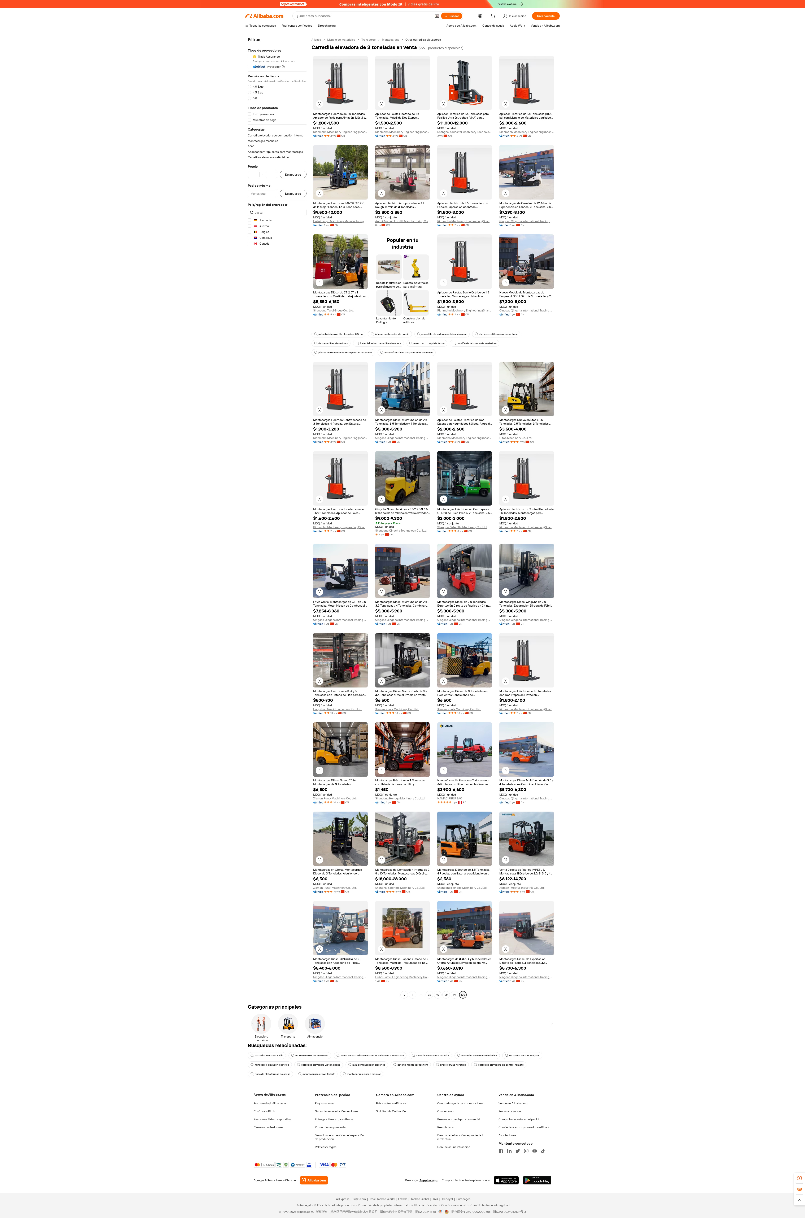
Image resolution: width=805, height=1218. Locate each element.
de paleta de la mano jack (524, 1055)
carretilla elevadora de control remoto (501, 1064)
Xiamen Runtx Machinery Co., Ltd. (397, 709)
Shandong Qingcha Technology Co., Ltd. (401, 530)
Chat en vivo (445, 1111)
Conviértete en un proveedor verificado (524, 1127)
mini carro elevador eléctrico (272, 1064)
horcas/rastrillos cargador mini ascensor (408, 352)
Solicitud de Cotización (391, 1111)
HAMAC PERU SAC (449, 798)
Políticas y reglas (325, 1147)
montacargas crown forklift (319, 1074)
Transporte (368, 39)
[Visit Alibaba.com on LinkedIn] (509, 1150)
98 (446, 994)
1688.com (359, 1199)
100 (463, 994)
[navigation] (277, 517)
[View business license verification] (440, 1212)
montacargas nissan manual (363, 1074)
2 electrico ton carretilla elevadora (380, 343)
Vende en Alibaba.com (513, 1103)
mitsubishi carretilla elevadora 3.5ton (340, 334)
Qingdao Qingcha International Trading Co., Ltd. (526, 221)
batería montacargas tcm (412, 1064)
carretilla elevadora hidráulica (479, 1055)
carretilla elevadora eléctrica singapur (444, 334)
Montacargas (390, 39)
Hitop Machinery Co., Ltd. (515, 438)
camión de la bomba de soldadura (477, 343)
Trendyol (447, 1199)
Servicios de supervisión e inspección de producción (339, 1137)
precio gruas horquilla (453, 1064)
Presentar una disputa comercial (458, 1119)
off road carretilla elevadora (311, 1055)
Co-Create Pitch (264, 1111)
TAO (435, 1199)
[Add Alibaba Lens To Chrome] (314, 1180)
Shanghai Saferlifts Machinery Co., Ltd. (462, 527)
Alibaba (316, 39)
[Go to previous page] (404, 995)
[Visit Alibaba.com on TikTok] (542, 1150)
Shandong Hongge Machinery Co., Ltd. (400, 798)
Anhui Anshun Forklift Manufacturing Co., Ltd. (402, 221)
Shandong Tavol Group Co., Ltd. (333, 310)
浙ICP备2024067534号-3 (509, 1211)
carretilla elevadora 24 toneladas (320, 1064)
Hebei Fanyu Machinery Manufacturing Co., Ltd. (340, 221)
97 (437, 994)
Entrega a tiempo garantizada (334, 1119)
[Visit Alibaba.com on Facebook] (501, 1150)
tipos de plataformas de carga (272, 1074)
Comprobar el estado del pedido (519, 1119)
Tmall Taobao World (382, 1199)
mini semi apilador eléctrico (368, 1064)
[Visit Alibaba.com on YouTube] (534, 1150)
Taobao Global (420, 1199)
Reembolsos (445, 1127)
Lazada (402, 1199)
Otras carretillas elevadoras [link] (423, 39)
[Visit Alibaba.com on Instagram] (526, 1150)
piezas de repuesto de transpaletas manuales (345, 352)
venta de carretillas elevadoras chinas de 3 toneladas (372, 1055)
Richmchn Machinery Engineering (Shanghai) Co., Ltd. (340, 132)
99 (454, 994)
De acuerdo (293, 174)
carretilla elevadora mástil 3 (432, 1055)
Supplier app (428, 1180)
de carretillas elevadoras (333, 343)
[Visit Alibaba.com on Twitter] (517, 1150)
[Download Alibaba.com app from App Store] (506, 1180)
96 (429, 994)
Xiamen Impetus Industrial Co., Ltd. (521, 887)
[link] (799, 1178)
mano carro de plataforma (429, 343)
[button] (436, 15)
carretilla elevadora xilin (269, 1055)
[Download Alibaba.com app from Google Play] (537, 1180)
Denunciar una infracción (453, 1147)
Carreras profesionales (268, 1127)
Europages (463, 1199)
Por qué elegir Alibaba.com (271, 1103)
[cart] (494, 16)
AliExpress (342, 1199)
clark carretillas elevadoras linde (498, 334)
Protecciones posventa (330, 1127)
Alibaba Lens (273, 1180)
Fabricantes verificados (391, 1103)
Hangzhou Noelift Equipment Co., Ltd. (337, 709)
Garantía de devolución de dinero (336, 1111)
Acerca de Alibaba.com (270, 1094)
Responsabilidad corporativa (272, 1119)
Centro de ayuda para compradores (460, 1103)
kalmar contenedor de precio (392, 334)
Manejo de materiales (341, 39)
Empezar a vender (510, 1111)
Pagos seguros (324, 1103)
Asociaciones (507, 1135)
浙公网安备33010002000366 (471, 1211)
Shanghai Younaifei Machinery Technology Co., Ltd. (464, 132)
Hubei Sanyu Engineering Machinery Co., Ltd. (402, 977)
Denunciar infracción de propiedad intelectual (460, 1137)
